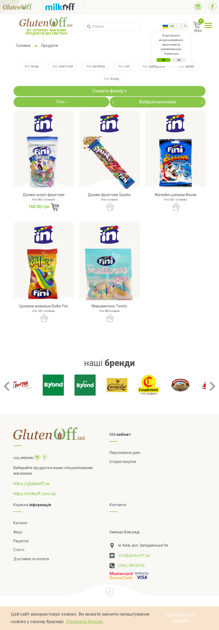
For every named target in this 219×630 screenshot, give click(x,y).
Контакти (118, 505)
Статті (18, 550)
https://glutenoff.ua (31, 483)
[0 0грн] (190, 27)
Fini (62, 102)
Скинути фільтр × (110, 91)
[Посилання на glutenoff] (21, 6)
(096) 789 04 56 (131, 565)
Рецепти (21, 541)
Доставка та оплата (31, 559)
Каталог (20, 523)
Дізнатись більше (85, 621)
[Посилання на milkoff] (64, 6)
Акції (17, 532)
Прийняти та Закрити (180, 617)
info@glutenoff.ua (134, 555)
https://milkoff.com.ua (34, 493)
